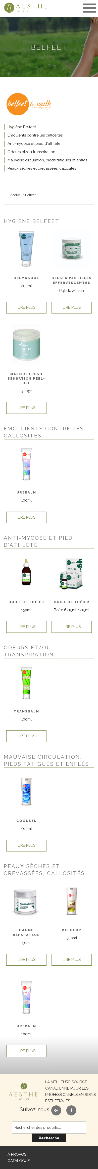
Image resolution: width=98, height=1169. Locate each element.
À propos (17, 1154)
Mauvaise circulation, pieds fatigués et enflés (47, 160)
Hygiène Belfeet (22, 127)
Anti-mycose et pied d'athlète (34, 143)
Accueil (16, 195)
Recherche (49, 1138)
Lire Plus (26, 307)
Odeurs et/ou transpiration (31, 152)
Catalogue (19, 1160)
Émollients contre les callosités (35, 135)
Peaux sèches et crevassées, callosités (42, 168)
